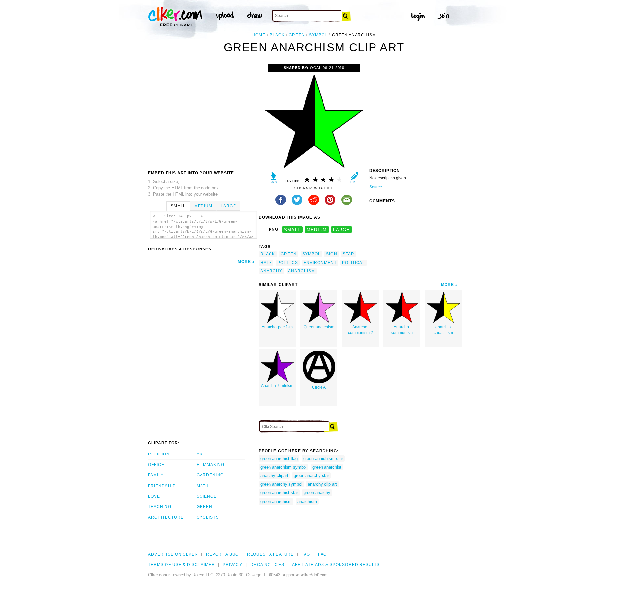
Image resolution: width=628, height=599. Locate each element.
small (292, 229)
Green (204, 507)
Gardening (210, 475)
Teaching (159, 507)
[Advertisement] (203, 113)
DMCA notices (267, 564)
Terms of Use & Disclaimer (181, 564)
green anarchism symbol (283, 467)
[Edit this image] (354, 179)
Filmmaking (210, 464)
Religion (159, 454)
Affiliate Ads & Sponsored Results (336, 564)
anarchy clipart (274, 475)
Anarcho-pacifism (277, 327)
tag (306, 554)
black (277, 35)
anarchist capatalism (443, 330)
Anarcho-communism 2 (360, 330)
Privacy (232, 564)
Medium (203, 206)
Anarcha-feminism (277, 386)
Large (228, 206)
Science (207, 496)
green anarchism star (323, 458)
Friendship (162, 486)
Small (178, 206)
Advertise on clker (173, 554)
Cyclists (208, 517)
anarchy (271, 271)
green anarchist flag (279, 458)
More (244, 261)
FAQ (322, 554)
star (348, 254)
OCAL (315, 68)
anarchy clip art (322, 484)
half (266, 262)
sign (331, 254)
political (353, 262)
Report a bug (222, 554)
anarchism (301, 271)
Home (258, 35)
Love (154, 496)
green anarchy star (311, 475)
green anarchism (276, 501)
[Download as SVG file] (274, 179)
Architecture (165, 517)
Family (156, 475)
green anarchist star (279, 492)
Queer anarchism (319, 327)
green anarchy (317, 492)
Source (375, 187)
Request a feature (270, 554)
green (297, 35)
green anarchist (326, 467)
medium (317, 229)
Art (201, 454)
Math (203, 486)
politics (287, 262)
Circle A (319, 387)
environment (320, 262)
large (341, 229)
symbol (318, 35)
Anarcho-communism (402, 330)
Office (156, 464)
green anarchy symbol (281, 484)
